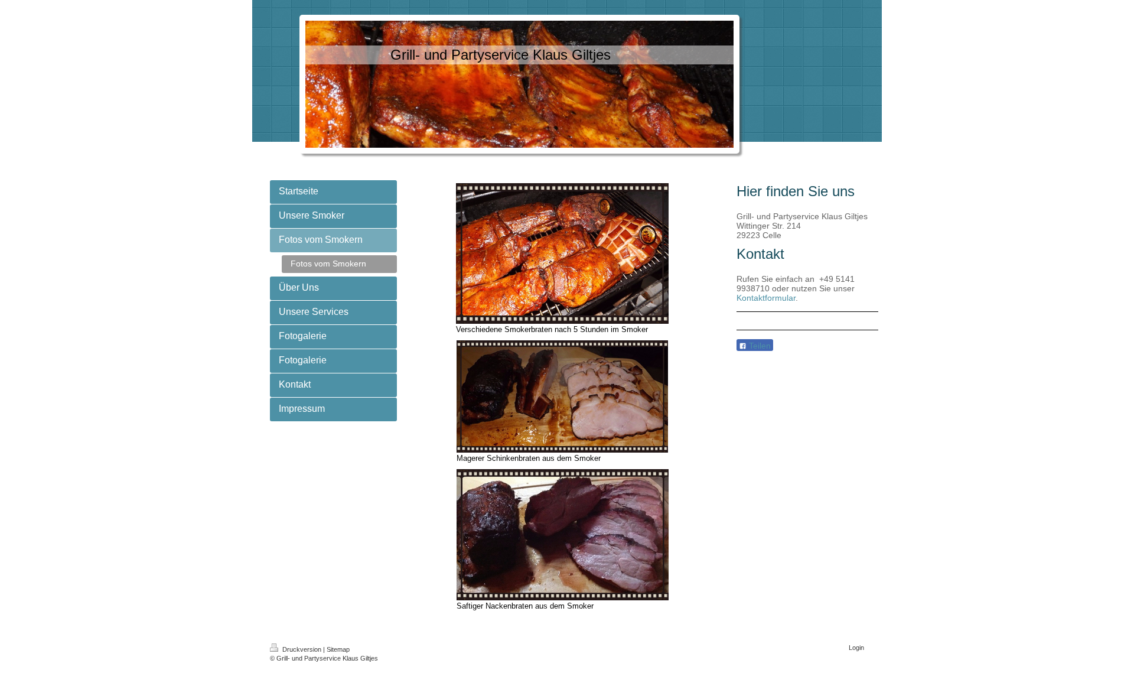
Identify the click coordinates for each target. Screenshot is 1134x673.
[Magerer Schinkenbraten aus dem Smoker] (562, 396)
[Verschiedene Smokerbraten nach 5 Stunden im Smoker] (562, 253)
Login (856, 647)
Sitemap (338, 649)
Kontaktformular (766, 298)
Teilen (759, 345)
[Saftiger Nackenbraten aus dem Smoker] (563, 534)
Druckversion (302, 649)
